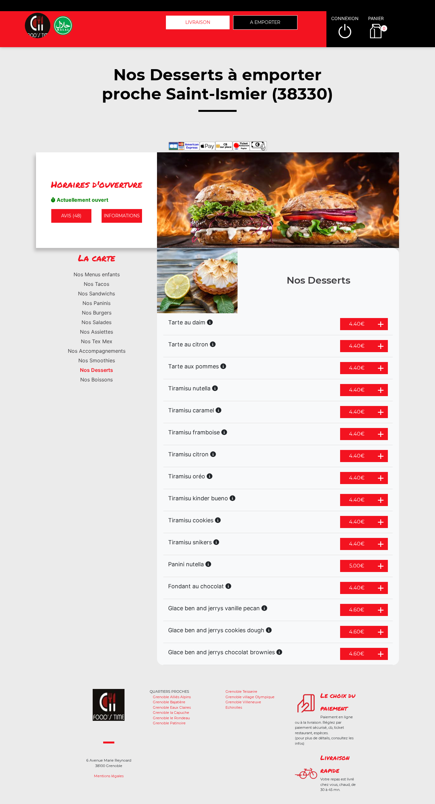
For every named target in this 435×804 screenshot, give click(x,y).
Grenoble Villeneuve (243, 702)
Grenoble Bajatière (169, 702)
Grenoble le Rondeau (171, 718)
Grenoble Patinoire (169, 723)
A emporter (265, 22)
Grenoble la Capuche (171, 712)
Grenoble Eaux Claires (172, 707)
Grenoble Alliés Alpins (172, 697)
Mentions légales (109, 776)
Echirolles (233, 707)
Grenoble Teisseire (241, 691)
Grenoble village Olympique (250, 697)
